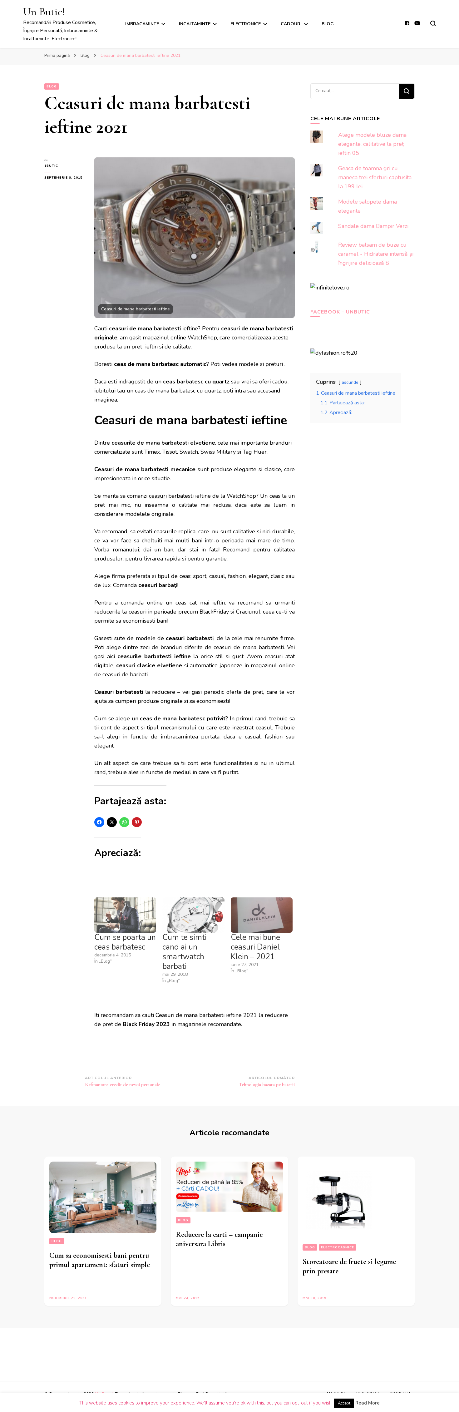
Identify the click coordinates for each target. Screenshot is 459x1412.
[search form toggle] (433, 23)
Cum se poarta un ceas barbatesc (125, 942)
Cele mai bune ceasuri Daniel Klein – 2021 (255, 947)
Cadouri (291, 24)
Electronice (245, 24)
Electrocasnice (337, 1247)
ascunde (350, 382)
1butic (51, 166)
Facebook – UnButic (340, 312)
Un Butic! (44, 11)
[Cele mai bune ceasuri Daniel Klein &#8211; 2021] (262, 915)
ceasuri (158, 496)
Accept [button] (344, 1403)
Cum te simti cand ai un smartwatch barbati (184, 952)
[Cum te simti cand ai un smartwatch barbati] (193, 915)
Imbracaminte (142, 24)
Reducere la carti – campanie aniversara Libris (219, 1239)
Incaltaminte (194, 24)
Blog (328, 24)
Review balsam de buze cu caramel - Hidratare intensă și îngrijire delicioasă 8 (375, 254)
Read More (367, 1403)
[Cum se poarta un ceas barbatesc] (125, 915)
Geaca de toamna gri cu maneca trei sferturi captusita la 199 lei (375, 177)
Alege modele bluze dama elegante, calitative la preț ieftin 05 (372, 144)
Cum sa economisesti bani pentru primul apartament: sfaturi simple (99, 1260)
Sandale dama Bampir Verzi (373, 226)
